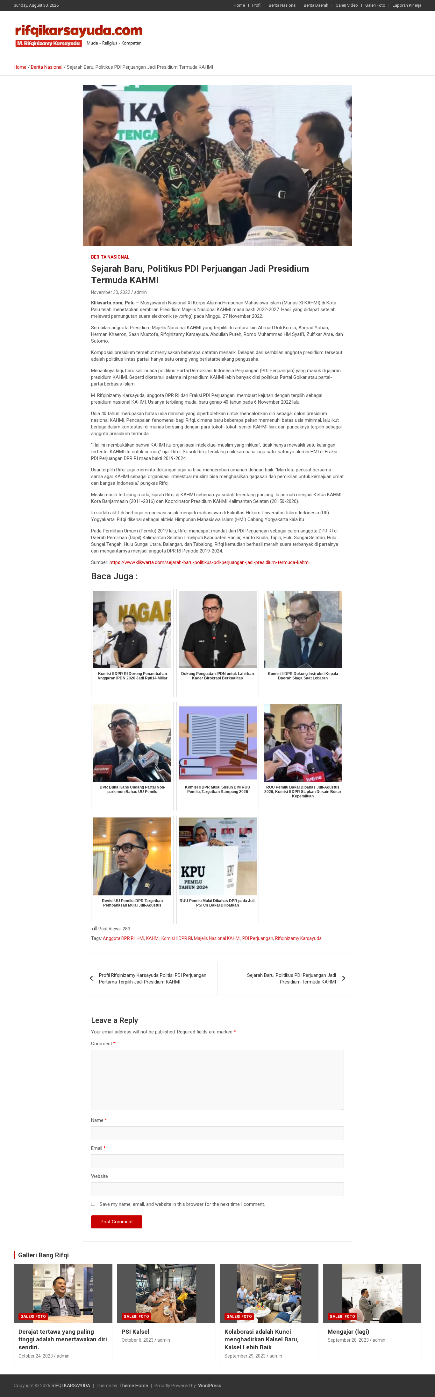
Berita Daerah (316, 5)
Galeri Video (347, 5)
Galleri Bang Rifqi (43, 1255)
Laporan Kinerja (407, 5)
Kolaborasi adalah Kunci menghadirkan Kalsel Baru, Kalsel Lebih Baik (262, 1339)
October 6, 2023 (137, 1340)
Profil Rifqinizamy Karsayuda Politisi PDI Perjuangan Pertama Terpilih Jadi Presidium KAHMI (152, 978)
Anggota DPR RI (119, 938)
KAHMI (153, 938)
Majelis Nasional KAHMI (217, 938)
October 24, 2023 (35, 1356)
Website (99, 1176)
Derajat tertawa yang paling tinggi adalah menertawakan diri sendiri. (62, 1339)
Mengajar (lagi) (348, 1331)
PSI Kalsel (135, 1331)
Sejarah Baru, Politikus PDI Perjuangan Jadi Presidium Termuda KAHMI (291, 978)
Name (99, 1120)
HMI (140, 938)
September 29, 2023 (245, 1356)
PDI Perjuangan (257, 938)
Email (98, 1148)
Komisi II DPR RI (176, 938)
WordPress (209, 1385)
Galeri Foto (375, 5)
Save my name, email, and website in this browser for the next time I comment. (182, 1204)
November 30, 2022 (110, 292)
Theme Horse (133, 1385)
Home (239, 5)
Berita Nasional (282, 5)
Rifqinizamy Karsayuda (298, 938)
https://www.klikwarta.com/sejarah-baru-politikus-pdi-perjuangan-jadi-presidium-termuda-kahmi (210, 562)
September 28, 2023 (348, 1340)
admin (140, 292)
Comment (103, 1043)
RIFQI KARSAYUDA (71, 1385)
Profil (256, 5)
